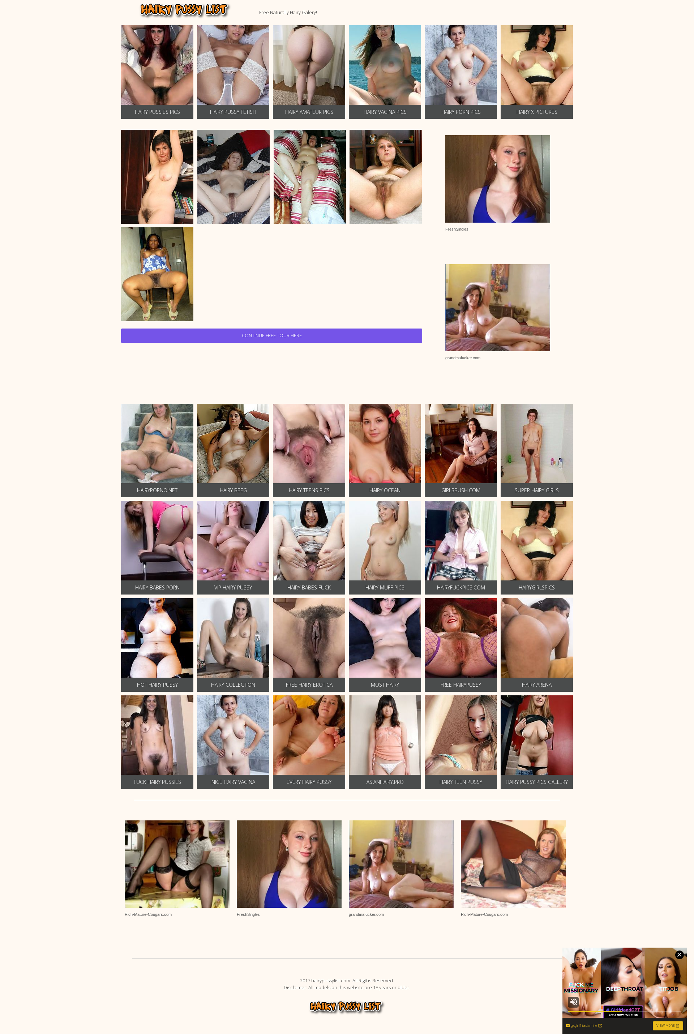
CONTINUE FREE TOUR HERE (272, 335)
